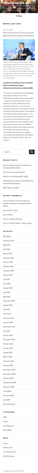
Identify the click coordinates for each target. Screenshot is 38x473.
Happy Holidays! (16, 219)
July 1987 (6, 400)
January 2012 (8, 348)
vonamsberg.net (17, 3)
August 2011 (7, 352)
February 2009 (8, 387)
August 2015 (8, 288)
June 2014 (7, 314)
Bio (16, 210)
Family (5, 422)
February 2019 (8, 258)
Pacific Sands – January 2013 (21, 223)
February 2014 (8, 318)
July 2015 (6, 292)
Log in (5, 443)
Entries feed (7, 448)
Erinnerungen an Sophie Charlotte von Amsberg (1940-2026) (17, 203)
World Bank (7, 430)
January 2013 (8, 335)
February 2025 (8, 241)
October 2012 (8, 344)
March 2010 (7, 357)
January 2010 (8, 365)
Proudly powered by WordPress (13, 471)
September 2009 (9, 383)
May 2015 (6, 297)
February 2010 (8, 361)
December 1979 (9, 404)
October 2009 (8, 378)
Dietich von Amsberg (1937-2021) (15, 176)
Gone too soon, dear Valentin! (14, 172)
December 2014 (9, 301)
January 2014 (8, 322)
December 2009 (9, 370)
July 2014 (6, 309)
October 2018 (8, 266)
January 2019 (8, 262)
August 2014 (8, 305)
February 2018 (8, 271)
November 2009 (9, 374)
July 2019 (6, 249)
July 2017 (6, 279)
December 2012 (9, 340)
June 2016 (7, 284)
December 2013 (9, 327)
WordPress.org (8, 456)
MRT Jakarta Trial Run (11, 188)
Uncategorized (8, 426)
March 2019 (7, 254)
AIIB (4, 417)
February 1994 (8, 396)
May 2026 (7, 236)
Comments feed (9, 452)
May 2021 (6, 245)
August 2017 (8, 275)
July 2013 (6, 331)
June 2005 (7, 391)
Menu (20, 16)
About (10, 215)
